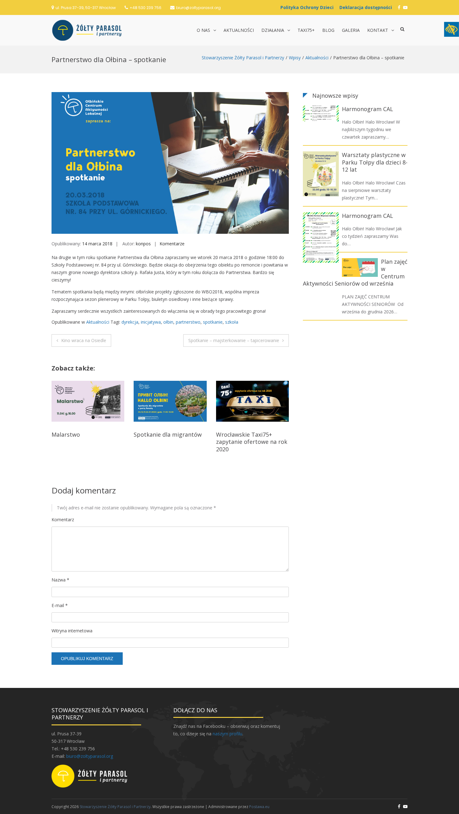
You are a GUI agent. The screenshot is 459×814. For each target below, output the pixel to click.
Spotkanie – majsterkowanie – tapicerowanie (233, 340)
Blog (328, 30)
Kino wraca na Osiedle (83, 340)
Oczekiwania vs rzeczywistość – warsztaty (251, 438)
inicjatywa (151, 322)
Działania (272, 30)
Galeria (351, 30)
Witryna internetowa (72, 631)
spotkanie (213, 322)
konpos (143, 244)
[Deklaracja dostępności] (367, 7)
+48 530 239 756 (145, 7)
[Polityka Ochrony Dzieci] (308, 7)
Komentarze (172, 244)
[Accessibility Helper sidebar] (451, 29)
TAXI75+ (306, 30)
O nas (203, 30)
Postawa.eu (259, 806)
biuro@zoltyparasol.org (198, 7)
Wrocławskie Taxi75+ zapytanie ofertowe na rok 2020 (169, 442)
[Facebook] (399, 7)
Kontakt (377, 30)
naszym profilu (227, 734)
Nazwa (60, 580)
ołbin (168, 322)
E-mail (60, 605)
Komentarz (63, 519)
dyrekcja (129, 322)
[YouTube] (405, 7)
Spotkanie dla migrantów (86, 434)
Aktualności (239, 30)
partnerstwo (188, 322)
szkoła (231, 322)
